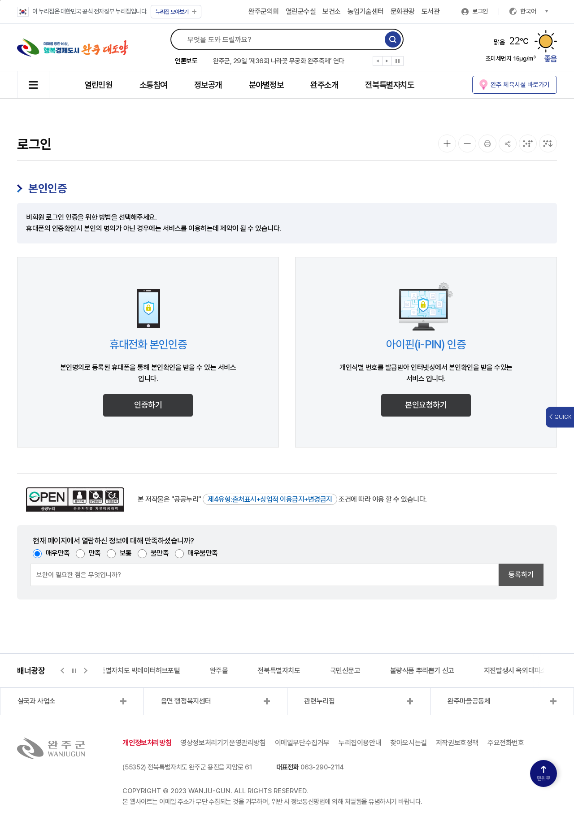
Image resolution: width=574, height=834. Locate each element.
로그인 (480, 11)
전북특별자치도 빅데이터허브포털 (133, 670)
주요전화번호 (505, 742)
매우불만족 (202, 553)
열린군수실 (301, 11)
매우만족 (58, 553)
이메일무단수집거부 (302, 742)
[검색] (393, 39)
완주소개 (324, 85)
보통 (126, 553)
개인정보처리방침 (146, 742)
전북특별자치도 (389, 85)
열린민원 (98, 85)
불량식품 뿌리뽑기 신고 (422, 670)
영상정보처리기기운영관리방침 (222, 742)
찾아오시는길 (408, 742)
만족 (95, 553)
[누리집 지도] (33, 84)
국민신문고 (345, 670)
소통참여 (153, 85)
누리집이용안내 (360, 742)
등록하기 (521, 574)
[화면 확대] (447, 143)
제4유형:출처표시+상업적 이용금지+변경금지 (270, 499)
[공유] (508, 143)
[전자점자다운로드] (548, 143)
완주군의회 (263, 11)
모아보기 (172, 12)
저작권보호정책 (457, 742)
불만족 (160, 553)
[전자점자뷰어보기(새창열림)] (528, 143)
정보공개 (208, 85)
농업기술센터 (366, 11)
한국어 (528, 11)
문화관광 (403, 11)
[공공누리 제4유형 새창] (75, 499)
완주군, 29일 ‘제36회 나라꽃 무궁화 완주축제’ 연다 (278, 61)
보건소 (331, 11)
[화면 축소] (467, 143)
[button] (378, 62)
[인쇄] (487, 143)
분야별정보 (266, 85)
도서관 (431, 11)
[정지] (397, 60)
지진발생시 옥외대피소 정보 (522, 670)
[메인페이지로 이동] (72, 47)
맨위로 (543, 778)
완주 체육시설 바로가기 (520, 84)
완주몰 (219, 670)
